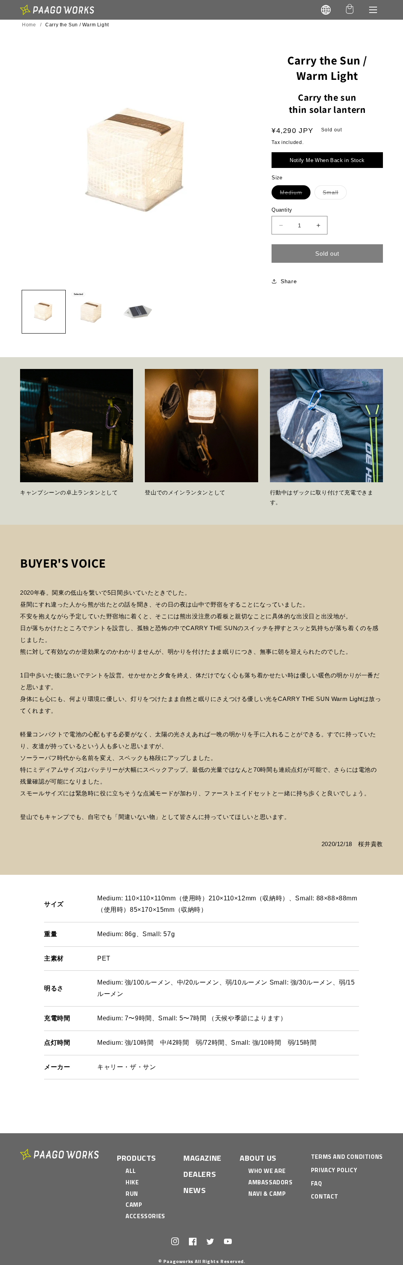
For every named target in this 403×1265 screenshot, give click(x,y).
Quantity (282, 210)
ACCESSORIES (145, 1216)
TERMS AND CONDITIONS (347, 1156)
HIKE (132, 1182)
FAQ (316, 1183)
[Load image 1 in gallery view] (43, 312)
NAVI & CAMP (267, 1193)
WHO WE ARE (267, 1170)
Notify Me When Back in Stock (327, 160)
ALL (131, 1170)
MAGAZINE (202, 1158)
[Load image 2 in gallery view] (91, 312)
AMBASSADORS (270, 1182)
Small (335, 194)
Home (29, 25)
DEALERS (199, 1174)
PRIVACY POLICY (334, 1170)
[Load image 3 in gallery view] (138, 312)
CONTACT (324, 1196)
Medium (295, 194)
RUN (132, 1193)
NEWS (194, 1190)
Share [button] (289, 281)
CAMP (134, 1204)
